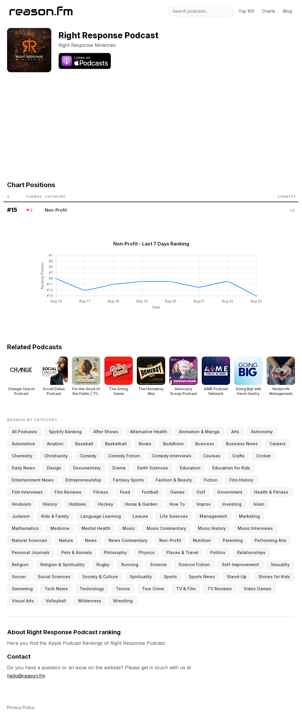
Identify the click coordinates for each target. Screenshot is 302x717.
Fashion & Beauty (174, 479)
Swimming (22, 588)
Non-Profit (56, 210)
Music (128, 528)
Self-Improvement (240, 564)
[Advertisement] (151, 123)
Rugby (102, 564)
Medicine (60, 528)
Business (204, 443)
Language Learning (101, 516)
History (50, 504)
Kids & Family (55, 516)
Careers (278, 443)
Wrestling (123, 600)
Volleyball (56, 600)
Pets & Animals (76, 552)
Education (190, 467)
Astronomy (262, 431)
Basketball (116, 443)
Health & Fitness (271, 492)
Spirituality (141, 576)
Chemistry (22, 455)
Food (125, 492)
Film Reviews (68, 492)
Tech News (56, 588)
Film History (241, 479)
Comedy (88, 455)
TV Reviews (219, 588)
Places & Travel (182, 552)
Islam (258, 504)
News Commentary (128, 540)
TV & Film (186, 588)
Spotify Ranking (65, 431)
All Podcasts (24, 431)
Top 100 (246, 11)
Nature (66, 540)
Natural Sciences (29, 540)
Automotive (23, 443)
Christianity (56, 455)
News (91, 540)
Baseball (84, 443)
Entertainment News (33, 479)
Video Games (257, 588)
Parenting (233, 540)
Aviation (55, 443)
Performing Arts (270, 540)
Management (213, 516)
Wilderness (89, 600)
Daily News (23, 467)
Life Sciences (174, 516)
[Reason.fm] (41, 11)
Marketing (249, 516)
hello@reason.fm (26, 676)
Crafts (238, 455)
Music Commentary (166, 528)
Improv (204, 504)
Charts (268, 11)
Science (158, 564)
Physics (147, 552)
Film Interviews (27, 492)
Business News (242, 443)
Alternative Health (148, 431)
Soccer (19, 576)
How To (177, 504)
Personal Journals (31, 552)
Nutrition (202, 540)
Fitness (100, 492)
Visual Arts (23, 600)
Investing (232, 504)
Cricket (263, 455)
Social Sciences (54, 576)
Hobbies (77, 504)
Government (229, 492)
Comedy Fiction (124, 455)
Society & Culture (100, 576)
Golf (200, 492)
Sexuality (280, 564)
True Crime (153, 588)
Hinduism (21, 504)
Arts (235, 431)
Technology (92, 588)
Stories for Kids (274, 576)
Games (177, 492)
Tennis (123, 588)
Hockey (105, 504)
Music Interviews (255, 528)
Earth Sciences (152, 467)
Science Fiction (194, 564)
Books (145, 443)
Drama (119, 467)
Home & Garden (141, 504)
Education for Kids (231, 467)
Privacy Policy (21, 707)
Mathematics (25, 528)
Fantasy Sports (128, 479)
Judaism (20, 516)
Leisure (140, 516)
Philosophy (115, 552)
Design (54, 467)
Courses (211, 455)
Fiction (211, 479)
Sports (170, 576)
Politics (217, 552)
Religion (20, 564)
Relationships (251, 552)
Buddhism (173, 443)
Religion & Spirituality (62, 564)
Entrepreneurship (83, 479)
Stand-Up (237, 576)
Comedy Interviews (171, 455)
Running (129, 564)
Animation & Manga (199, 431)
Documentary (87, 467)
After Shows (105, 431)
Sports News (202, 576)
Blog (287, 11)
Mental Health (96, 528)
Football (150, 492)
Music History (212, 528)
